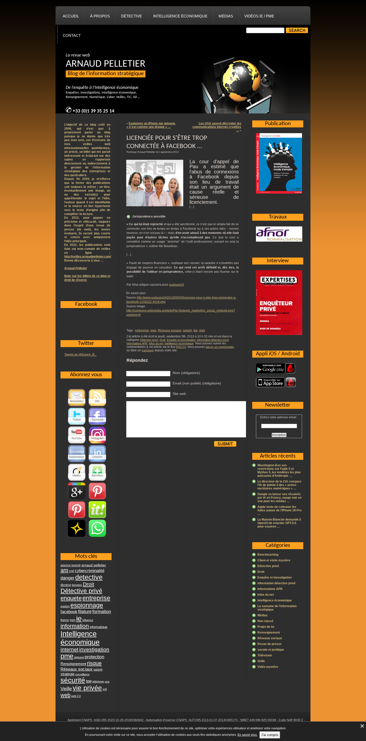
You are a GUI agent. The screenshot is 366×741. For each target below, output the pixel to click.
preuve (79, 657)
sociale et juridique (270, 649)
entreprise (142, 330)
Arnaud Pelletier (75, 268)
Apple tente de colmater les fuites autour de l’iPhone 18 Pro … (279, 510)
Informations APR (136, 343)
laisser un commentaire (220, 346)
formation (101, 611)
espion (65, 606)
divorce (66, 585)
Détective (131, 16)
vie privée (87, 688)
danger (67, 578)
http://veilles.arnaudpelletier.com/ (87, 256)
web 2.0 (76, 695)
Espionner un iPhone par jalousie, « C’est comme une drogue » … (151, 125)
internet (69, 649)
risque (94, 663)
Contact (72, 35)
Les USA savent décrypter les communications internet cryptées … (216, 127)
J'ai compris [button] (269, 735)
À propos (100, 16)
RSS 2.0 (181, 346)
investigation (94, 649)
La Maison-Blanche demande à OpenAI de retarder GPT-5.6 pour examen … (279, 523)
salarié (187, 330)
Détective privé (149, 339)
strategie (67, 674)
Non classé (265, 621)
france (65, 620)
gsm (72, 620)
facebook (69, 611)
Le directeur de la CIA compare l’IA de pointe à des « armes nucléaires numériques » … (279, 485)
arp (64, 570)
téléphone (98, 681)
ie (79, 618)
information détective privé (213, 339)
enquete (71, 598)
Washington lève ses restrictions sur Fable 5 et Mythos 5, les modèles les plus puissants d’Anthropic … (279, 470)
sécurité (73, 680)
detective (89, 577)
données (77, 584)
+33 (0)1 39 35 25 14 (93, 111)
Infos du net (156, 343)
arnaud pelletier (93, 565)
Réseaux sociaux (169, 330)
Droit (162, 339)
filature (85, 611)
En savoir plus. (247, 735)
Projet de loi (265, 627)
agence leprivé (71, 565)
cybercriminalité (89, 570)
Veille (261, 661)
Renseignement (268, 632)
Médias (226, 16)
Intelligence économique (180, 16)
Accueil (71, 16)
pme (153, 330)
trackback (148, 350)
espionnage (86, 605)
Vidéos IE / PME (259, 16)
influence (87, 620)
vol (105, 689)
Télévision (264, 655)
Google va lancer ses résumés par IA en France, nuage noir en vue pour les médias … (279, 497)
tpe (195, 330)
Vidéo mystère (267, 667)
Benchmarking (267, 554)
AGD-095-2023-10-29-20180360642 (119, 720)
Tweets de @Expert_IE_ (80, 354)
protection (94, 656)
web (202, 330)
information (75, 626)
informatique (98, 627)
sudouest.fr (176, 284)
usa (107, 681)
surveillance (82, 674)
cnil (71, 571)
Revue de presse (269, 644)
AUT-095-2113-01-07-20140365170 (213, 720)
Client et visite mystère (273, 560)
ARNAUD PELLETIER (105, 64)
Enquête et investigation (181, 339)
